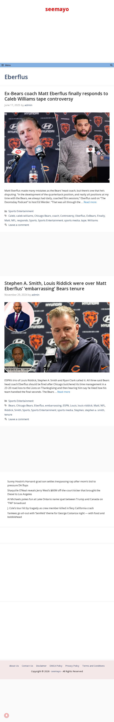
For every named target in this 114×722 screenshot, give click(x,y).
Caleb (11, 215)
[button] (111, 65)
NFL (13, 220)
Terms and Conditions (93, 665)
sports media (72, 220)
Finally (101, 215)
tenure (8, 414)
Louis (73, 405)
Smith (17, 410)
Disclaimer (41, 665)
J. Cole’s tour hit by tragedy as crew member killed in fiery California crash (50, 508)
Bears (11, 405)
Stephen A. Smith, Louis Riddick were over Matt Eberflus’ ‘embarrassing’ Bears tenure (55, 286)
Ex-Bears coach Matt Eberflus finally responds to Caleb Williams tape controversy (56, 96)
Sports (33, 220)
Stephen (79, 410)
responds (22, 220)
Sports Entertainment (21, 211)
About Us (14, 665)
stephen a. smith (94, 410)
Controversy (67, 215)
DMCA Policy (56, 665)
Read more (90, 202)
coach (55, 215)
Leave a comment (18, 225)
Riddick (8, 410)
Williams (93, 220)
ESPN (66, 405)
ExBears (91, 215)
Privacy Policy (72, 665)
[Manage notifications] (6, 715)
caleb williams (24, 215)
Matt (7, 220)
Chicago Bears (42, 215)
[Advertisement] (57, 40)
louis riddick (85, 405)
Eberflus (80, 215)
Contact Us (27, 665)
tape (83, 220)
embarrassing (53, 405)
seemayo (57, 9)
